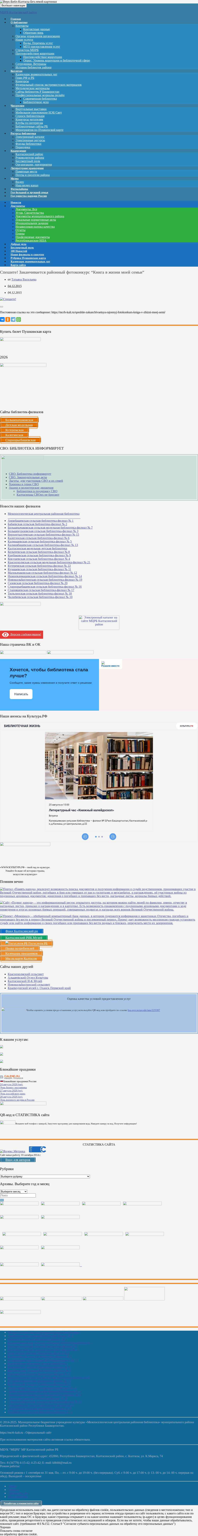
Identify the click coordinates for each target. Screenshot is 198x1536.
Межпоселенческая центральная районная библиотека (43, 1332)
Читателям (17, 105)
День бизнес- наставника (13, 1087)
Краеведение (18, 150)
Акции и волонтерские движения (31, 487)
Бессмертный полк (27, 161)
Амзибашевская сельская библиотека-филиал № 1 (40, 520)
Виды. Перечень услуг (38, 43)
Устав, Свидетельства (29, 212)
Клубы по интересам (29, 123)
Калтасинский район (29, 154)
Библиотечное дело (36, 102)
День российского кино (12, 1093)
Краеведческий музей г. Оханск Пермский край (39, 988)
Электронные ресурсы (30, 140)
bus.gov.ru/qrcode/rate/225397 (144, 1010)
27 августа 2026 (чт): (11, 1090)
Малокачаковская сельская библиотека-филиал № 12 (42, 572)
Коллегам (16, 71)
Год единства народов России (29, 196)
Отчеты (20, 230)
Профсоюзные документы (32, 237)
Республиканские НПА (30, 240)
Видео (19, 182)
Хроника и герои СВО (24, 484)
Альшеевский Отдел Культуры (28, 977)
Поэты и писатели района (32, 175)
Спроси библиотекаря (29, 116)
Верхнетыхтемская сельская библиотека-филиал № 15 (43, 534)
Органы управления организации (37, 36)
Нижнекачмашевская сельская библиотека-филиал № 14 (45, 576)
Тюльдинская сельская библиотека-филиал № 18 (40, 593)
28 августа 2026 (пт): (11, 1096)
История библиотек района (33, 67)
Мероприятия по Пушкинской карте (39, 129)
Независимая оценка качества (35, 226)
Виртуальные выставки (31, 109)
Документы (18, 206)
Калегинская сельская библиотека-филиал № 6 (38, 538)
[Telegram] (13, 319)
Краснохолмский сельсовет (26, 974)
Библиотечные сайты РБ (31, 126)
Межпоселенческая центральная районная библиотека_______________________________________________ (44, 515)
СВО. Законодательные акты (28, 477)
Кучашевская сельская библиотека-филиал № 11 (39, 569)
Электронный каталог (30, 136)
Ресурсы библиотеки (23, 133)
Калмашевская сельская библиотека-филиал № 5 (40, 541)
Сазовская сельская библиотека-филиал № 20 (37, 583)
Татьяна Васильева (23, 279)
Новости (13, 1489)
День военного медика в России (17, 1099)
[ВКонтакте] (2, 319)
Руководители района (29, 157)
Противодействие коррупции (34, 53)
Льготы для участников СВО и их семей (36, 480)
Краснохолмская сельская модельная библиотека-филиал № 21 (49, 562)
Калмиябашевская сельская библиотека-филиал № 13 (43, 545)
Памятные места (26, 171)
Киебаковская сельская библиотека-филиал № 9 (39, 555)
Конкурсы (22, 81)
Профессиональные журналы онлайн (40, 95)
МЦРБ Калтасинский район (18, 12)
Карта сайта (18, 265)
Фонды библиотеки (28, 143)
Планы (20, 233)
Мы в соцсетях (17, 1496)
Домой (12, 1486)
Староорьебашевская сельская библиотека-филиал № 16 (45, 586)
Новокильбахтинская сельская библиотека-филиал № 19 (45, 579)
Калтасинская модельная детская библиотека (37, 548)
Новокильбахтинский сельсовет (29, 984)
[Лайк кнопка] (1, 306)
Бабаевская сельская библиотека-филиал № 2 (37, 524)
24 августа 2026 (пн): (11, 1084)
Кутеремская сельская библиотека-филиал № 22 (39, 565)
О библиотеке (19, 22)
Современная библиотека (40, 98)
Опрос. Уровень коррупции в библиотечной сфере (56, 60)
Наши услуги (24, 39)
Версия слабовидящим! (25, 634)
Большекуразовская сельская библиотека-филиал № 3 (43, 531)
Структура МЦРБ (27, 50)
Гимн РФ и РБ (24, 77)
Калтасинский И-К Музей (25, 981)
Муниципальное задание (31, 223)
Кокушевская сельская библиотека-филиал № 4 (39, 558)
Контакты (21, 25)
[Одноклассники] (7, 319)
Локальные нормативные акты (35, 219)
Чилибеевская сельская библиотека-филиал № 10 (40, 597)
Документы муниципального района (39, 216)
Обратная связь (33, 32)
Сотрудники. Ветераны (30, 64)
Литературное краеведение (27, 168)
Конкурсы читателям (29, 119)
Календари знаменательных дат (36, 74)
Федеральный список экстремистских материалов (48, 84)
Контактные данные (36, 29)
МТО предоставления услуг (41, 46)
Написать (21, 694)
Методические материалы (32, 88)
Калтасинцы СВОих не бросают (38, 494)
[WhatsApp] (18, 319)
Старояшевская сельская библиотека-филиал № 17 (41, 590)
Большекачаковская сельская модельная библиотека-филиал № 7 (50, 527)
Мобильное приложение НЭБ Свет (38, 112)
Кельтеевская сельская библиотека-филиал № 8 (39, 552)
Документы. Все (26, 209)
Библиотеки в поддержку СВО (37, 491)
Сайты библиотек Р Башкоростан (37, 91)
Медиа (15, 178)
